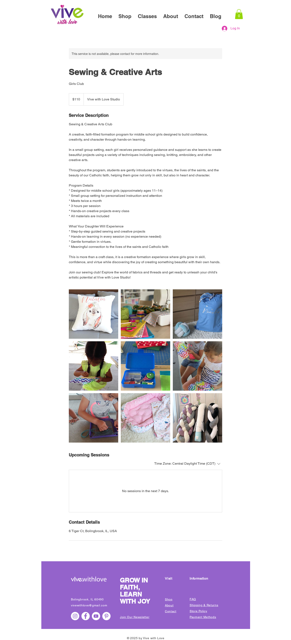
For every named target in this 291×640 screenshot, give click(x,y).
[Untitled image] (93, 314)
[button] (239, 14)
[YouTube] (96, 616)
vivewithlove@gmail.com (89, 605)
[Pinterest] (106, 616)
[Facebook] (85, 616)
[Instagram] (75, 616)
